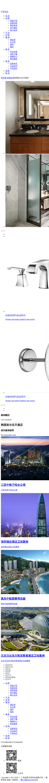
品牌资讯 (13, 64)
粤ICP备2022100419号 (29, 780)
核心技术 (13, 30)
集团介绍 (13, 21)
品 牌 (7, 18)
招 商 (7, 71)
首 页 (7, 16)
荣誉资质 (13, 25)
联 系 (7, 73)
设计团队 (13, 28)
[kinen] (8, 6)
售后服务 (13, 59)
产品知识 (13, 68)
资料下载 (13, 54)
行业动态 (13, 66)
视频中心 (13, 56)
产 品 (7, 33)
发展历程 (13, 23)
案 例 (7, 37)
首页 (3, 78)
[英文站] (4, 12)
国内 (12, 44)
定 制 (7, 35)
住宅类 (12, 42)
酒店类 (12, 40)
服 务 (7, 49)
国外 (12, 47)
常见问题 (13, 52)
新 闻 (7, 61)
